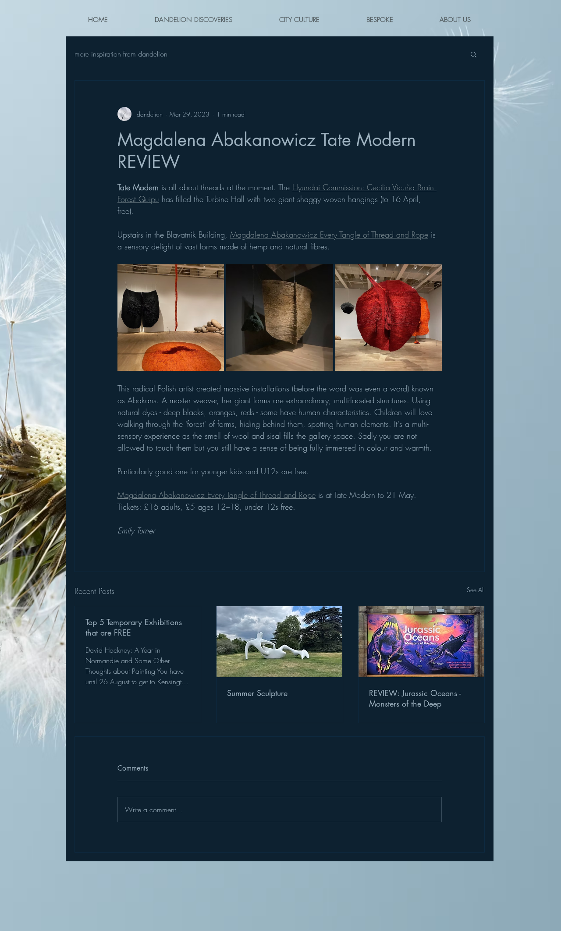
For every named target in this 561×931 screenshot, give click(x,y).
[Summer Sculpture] (279, 641)
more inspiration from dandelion (121, 54)
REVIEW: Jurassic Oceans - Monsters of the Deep (415, 698)
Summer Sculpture (257, 693)
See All (476, 590)
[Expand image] (170, 317)
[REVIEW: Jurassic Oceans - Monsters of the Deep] (421, 641)
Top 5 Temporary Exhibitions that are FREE (133, 627)
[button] (473, 53)
